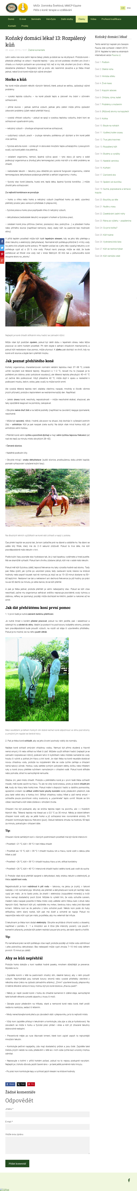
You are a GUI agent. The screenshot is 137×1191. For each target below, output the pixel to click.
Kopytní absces (109, 90)
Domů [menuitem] (11, 19)
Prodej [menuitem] (24, 26)
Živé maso (107, 83)
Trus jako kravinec (111, 139)
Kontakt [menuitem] (12, 26)
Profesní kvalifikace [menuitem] (111, 19)
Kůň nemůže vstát (111, 256)
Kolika (105, 118)
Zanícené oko (109, 175)
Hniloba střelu (108, 76)
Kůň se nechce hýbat (113, 249)
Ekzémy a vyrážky (111, 153)
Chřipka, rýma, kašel (111, 97)
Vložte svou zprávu (14, 1134)
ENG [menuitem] (129, 8)
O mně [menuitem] (22, 19)
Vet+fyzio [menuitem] (51, 19)
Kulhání (106, 168)
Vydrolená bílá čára (112, 242)
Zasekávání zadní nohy (114, 213)
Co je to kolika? (110, 228)
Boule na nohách (111, 125)
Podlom (105, 62)
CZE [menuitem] (123, 8)
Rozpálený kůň (110, 146)
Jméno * (9, 1109)
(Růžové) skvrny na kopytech (115, 111)
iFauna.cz (116, 55)
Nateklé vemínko (111, 161)
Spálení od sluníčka (112, 182)
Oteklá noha (107, 69)
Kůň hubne (108, 235)
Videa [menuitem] (93, 19)
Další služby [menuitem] (67, 19)
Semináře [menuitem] (36, 19)
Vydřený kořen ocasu (113, 132)
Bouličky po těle (110, 199)
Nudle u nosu (109, 206)
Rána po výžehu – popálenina (117, 220)
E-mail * (9, 1121)
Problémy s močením (112, 104)
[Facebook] (129, 1180)
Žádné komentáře (36, 50)
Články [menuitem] (81, 19)
